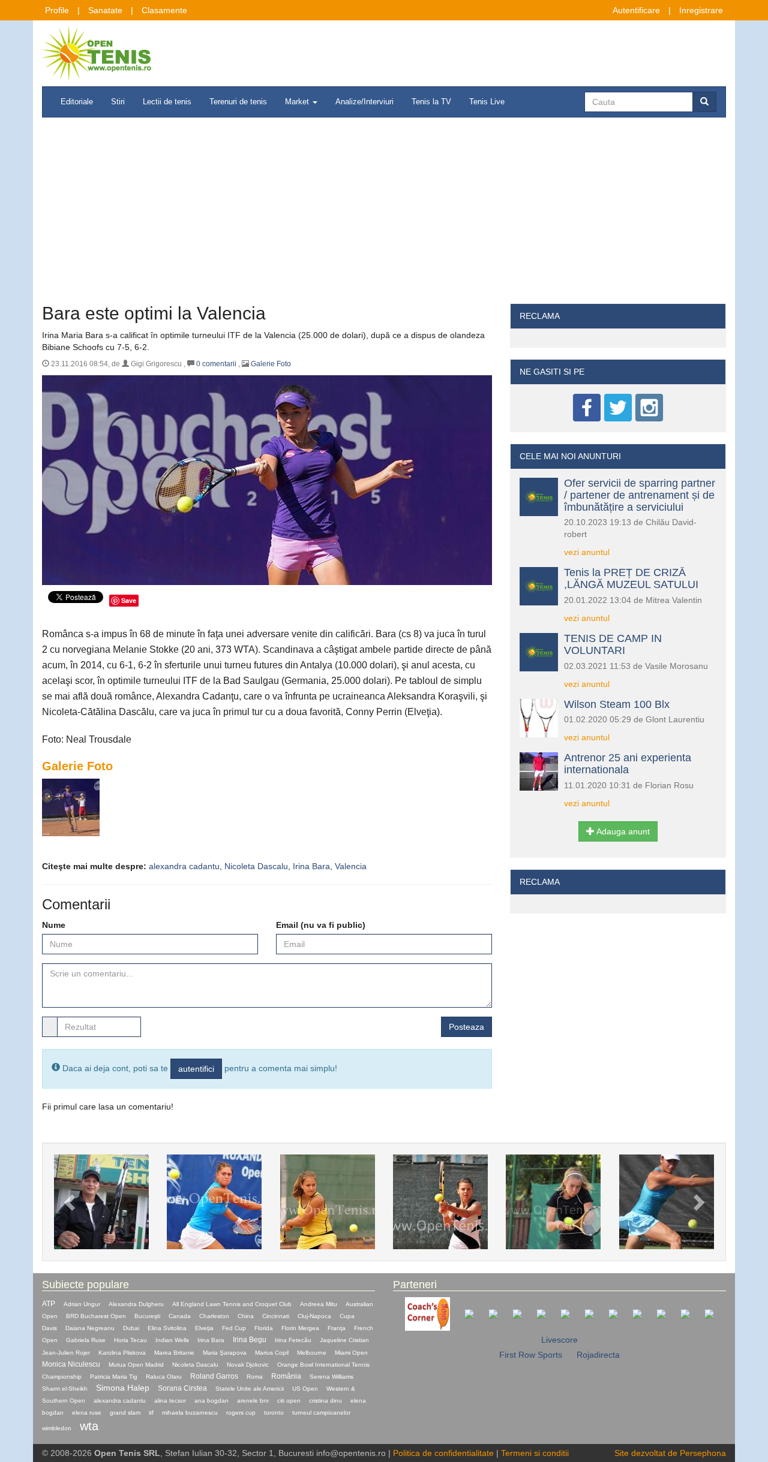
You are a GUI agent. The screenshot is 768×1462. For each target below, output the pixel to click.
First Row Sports (530, 1354)
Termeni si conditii (535, 1453)
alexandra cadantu (184, 866)
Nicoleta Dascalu (256, 866)
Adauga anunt (622, 831)
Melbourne (311, 1352)
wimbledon (56, 1428)
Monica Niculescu (71, 1364)
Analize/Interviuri (364, 101)
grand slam (125, 1412)
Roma (255, 1376)
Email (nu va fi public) (320, 925)
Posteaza (466, 1027)
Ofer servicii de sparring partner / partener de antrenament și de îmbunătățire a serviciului (639, 495)
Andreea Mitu (318, 1304)
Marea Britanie (174, 1352)
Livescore (559, 1340)
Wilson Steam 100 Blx (617, 704)
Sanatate (105, 10)
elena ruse (86, 1412)
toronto (274, 1412)
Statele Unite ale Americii (249, 1388)
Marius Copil (272, 1352)
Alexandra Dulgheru (136, 1304)
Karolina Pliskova (122, 1352)
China (246, 1316)
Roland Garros (214, 1376)
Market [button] (298, 101)
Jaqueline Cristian (344, 1340)
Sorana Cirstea (182, 1388)
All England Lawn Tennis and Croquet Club (232, 1304)
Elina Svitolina (167, 1328)
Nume (53, 925)
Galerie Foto (271, 364)
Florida (263, 1328)
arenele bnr (253, 1400)
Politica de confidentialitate (443, 1453)
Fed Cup (234, 1328)
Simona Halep (122, 1387)
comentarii (216, 364)
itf (151, 1412)
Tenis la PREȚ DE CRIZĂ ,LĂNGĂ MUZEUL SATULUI (631, 578)
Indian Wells (172, 1340)
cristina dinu (325, 1400)
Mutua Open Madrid (136, 1364)
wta (89, 1426)
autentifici (196, 1069)
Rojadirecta (598, 1354)
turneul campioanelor (321, 1412)
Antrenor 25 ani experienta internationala (627, 764)
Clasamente (164, 10)
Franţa (337, 1328)
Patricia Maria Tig (113, 1376)
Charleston (214, 1316)
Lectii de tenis (167, 101)
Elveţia (204, 1328)
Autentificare (636, 10)
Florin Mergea (300, 1328)
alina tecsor (170, 1400)
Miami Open (351, 1352)
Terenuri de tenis (238, 101)
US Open (305, 1388)
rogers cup (241, 1412)
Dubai (131, 1328)
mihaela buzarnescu (190, 1412)
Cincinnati (275, 1316)
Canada (180, 1316)
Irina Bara (311, 866)
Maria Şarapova (225, 1352)
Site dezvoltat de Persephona (670, 1453)
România (286, 1376)
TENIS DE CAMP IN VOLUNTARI (613, 644)
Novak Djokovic (248, 1364)
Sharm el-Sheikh (65, 1388)
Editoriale (77, 101)
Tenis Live (487, 101)
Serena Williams (331, 1376)
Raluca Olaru (164, 1376)
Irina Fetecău (293, 1340)
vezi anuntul (587, 552)
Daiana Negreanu (90, 1328)
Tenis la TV (431, 101)
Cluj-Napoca (314, 1316)
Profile (57, 10)
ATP (48, 1304)
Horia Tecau (130, 1340)
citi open (289, 1400)
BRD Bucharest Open (96, 1316)
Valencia (351, 866)
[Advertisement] (384, 213)
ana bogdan (211, 1400)
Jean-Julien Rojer (66, 1352)
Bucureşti (147, 1316)
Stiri (118, 101)
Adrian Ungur (82, 1304)
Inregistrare (701, 10)
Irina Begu (249, 1340)
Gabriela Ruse (86, 1340)
